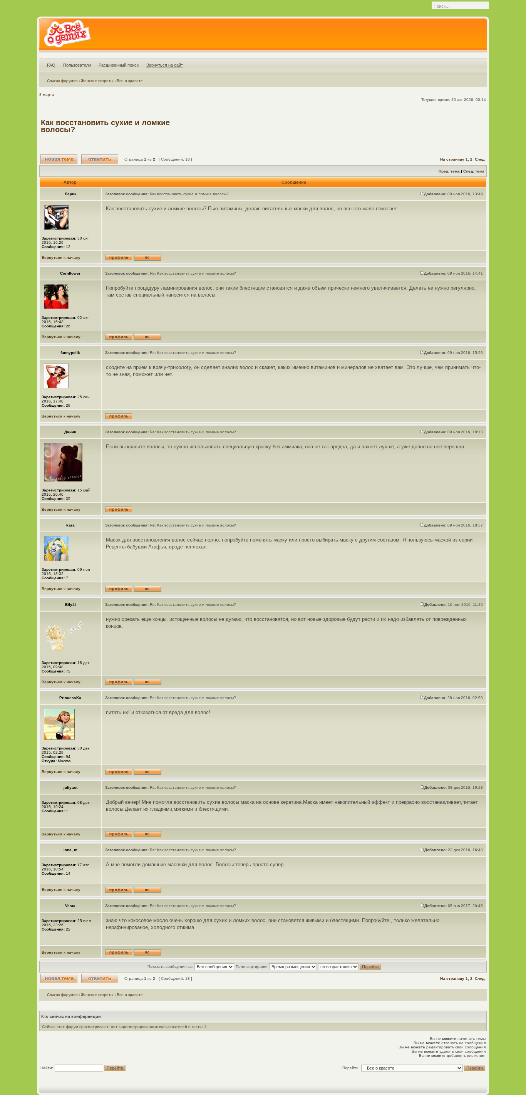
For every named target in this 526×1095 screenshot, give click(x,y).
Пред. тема (449, 171)
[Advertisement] (345, 126)
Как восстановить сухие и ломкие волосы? (105, 126)
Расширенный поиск (119, 65)
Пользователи (77, 65)
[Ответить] (99, 159)
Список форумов (62, 81)
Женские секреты (97, 81)
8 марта (46, 94)
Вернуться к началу (61, 257)
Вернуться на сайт (164, 65)
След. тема (473, 171)
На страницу (452, 159)
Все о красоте (130, 81)
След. (480, 159)
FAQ (51, 65)
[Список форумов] (67, 36)
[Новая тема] (58, 159)
